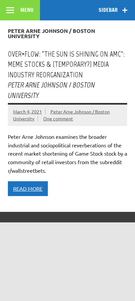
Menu (26, 9)
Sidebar (108, 9)
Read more (28, 188)
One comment (58, 118)
